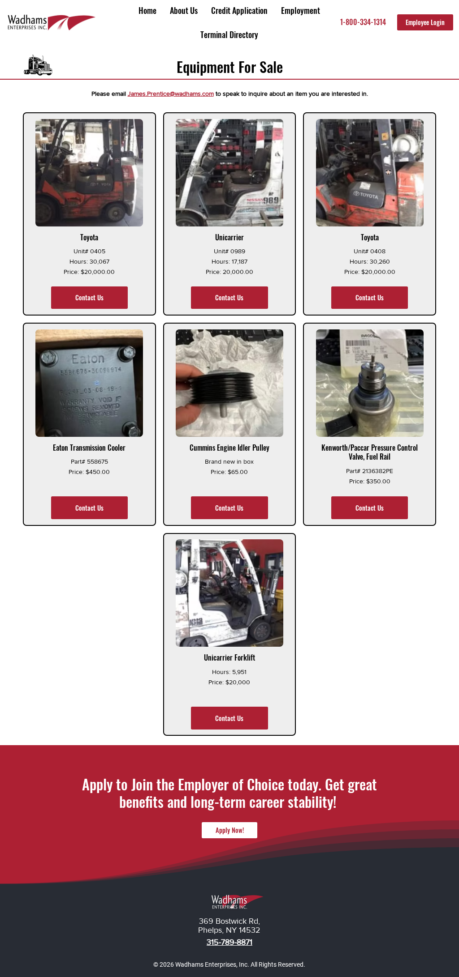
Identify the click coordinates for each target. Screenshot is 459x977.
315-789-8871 (229, 942)
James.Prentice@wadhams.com (171, 93)
